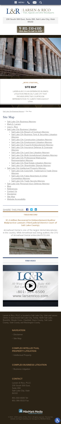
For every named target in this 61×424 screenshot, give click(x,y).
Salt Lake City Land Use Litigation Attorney (30, 152)
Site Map (11, 196)
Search (40, 2)
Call (28, 2)
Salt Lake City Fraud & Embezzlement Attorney (32, 145)
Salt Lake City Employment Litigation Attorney (31, 142)
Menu (21, 2)
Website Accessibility (16, 199)
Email (34, 2)
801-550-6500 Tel (20, 398)
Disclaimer (11, 194)
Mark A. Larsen (14, 124)
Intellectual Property (22, 355)
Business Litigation (21, 369)
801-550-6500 (30, 29)
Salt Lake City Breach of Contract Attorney (30, 132)
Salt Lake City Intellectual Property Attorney (26, 168)
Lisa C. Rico (12, 127)
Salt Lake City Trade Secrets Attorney (28, 181)
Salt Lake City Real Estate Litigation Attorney (31, 163)
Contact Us (12, 191)
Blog (9, 186)
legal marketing (24, 419)
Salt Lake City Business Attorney (13, 111)
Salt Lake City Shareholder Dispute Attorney (31, 165)
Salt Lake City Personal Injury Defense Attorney (28, 184)
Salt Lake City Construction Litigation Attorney (31, 139)
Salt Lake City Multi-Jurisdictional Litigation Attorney (34, 155)
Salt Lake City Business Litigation (22, 129)
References (12, 189)
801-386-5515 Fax (20, 400)
